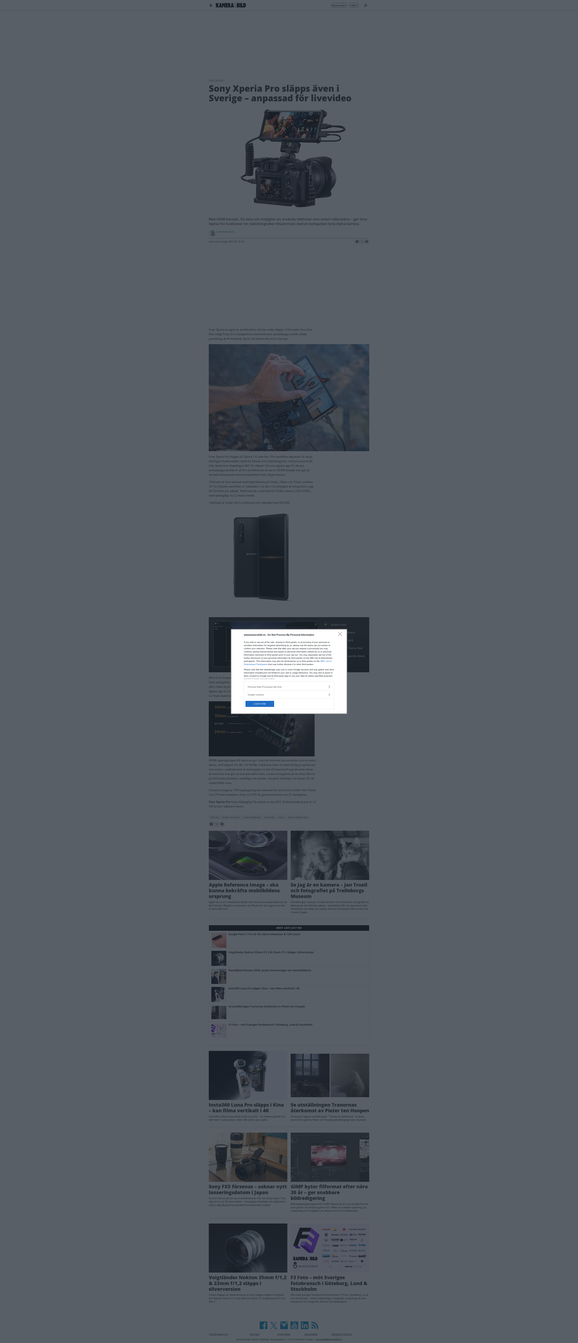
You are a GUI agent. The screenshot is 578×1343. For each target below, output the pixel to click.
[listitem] (289, 686)
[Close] (341, 635)
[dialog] (289, 671)
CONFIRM (260, 704)
